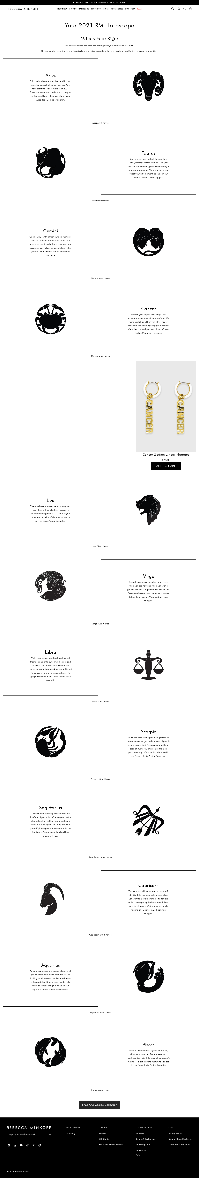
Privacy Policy (175, 1133)
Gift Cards (104, 1139)
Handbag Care (143, 1144)
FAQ (138, 1155)
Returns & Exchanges (145, 1139)
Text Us (102, 1133)
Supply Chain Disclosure (180, 1139)
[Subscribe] (49, 1134)
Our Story (70, 1133)
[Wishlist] (184, 9)
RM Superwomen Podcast (111, 1144)
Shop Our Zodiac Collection (99, 1105)
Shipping (140, 1133)
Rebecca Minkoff (22, 1171)
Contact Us (141, 1150)
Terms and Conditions (179, 1144)
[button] (172, 9)
